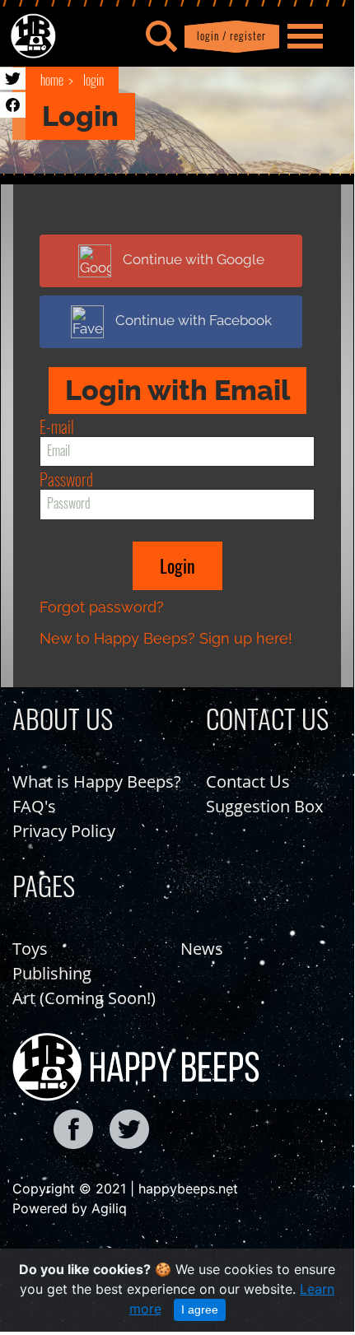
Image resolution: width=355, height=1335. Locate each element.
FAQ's (34, 806)
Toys (30, 948)
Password (66, 479)
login (93, 80)
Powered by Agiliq (69, 1208)
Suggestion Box (264, 806)
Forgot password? (102, 607)
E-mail (57, 426)
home (51, 80)
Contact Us (248, 781)
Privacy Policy (63, 831)
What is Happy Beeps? (96, 781)
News (201, 948)
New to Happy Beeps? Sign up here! (166, 638)
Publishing (51, 973)
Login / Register (228, 36)
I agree (199, 1309)
